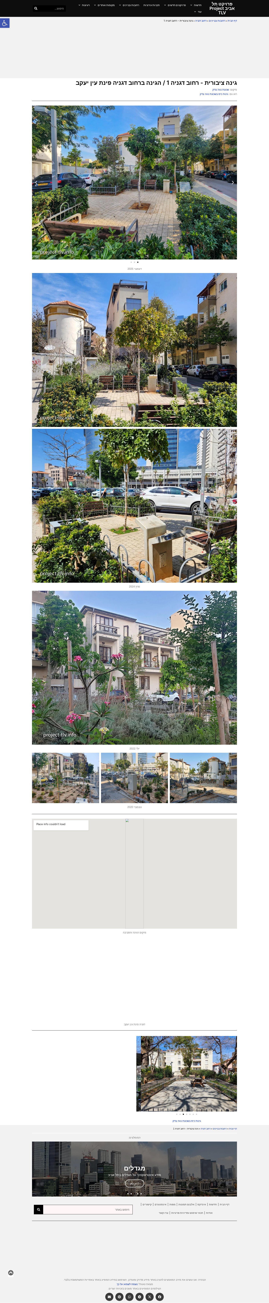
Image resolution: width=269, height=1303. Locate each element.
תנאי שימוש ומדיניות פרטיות (187, 1212)
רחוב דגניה (201, 20)
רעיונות (86, 5)
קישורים (147, 1204)
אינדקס (201, 1204)
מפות (172, 1204)
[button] (5, 23)
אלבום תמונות (186, 1204)
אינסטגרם (161, 1204)
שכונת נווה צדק (220, 89)
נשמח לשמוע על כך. (127, 1284)
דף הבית (232, 20)
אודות (209, 1212)
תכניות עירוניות (151, 5)
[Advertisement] (134, 50)
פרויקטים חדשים (177, 5)
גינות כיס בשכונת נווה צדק (214, 94)
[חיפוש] (36, 8)
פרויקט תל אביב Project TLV (222, 8)
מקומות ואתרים (106, 5)
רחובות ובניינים (131, 5)
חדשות (197, 5)
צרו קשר (163, 1212)
